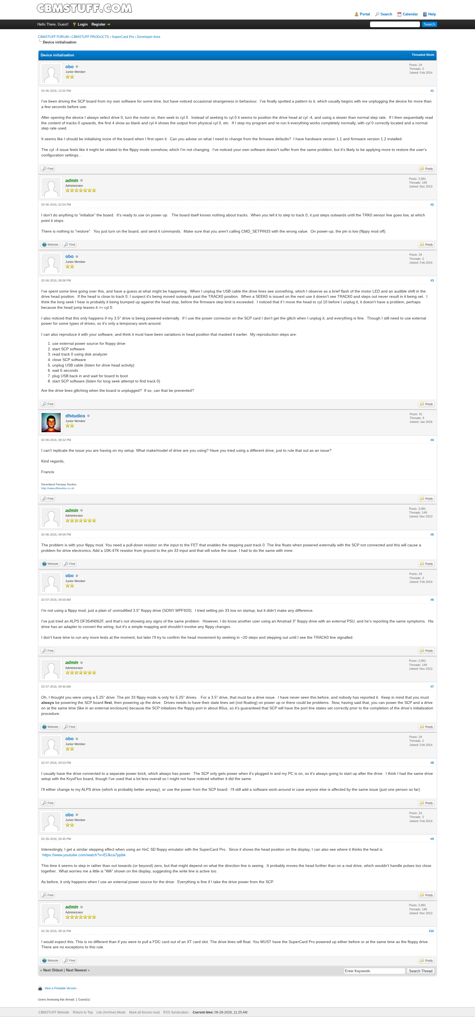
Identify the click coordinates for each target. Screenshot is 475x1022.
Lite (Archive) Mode (111, 1012)
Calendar (410, 14)
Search (386, 14)
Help (432, 14)
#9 (432, 839)
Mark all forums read (144, 1012)
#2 (432, 204)
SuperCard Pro (123, 37)
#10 (431, 931)
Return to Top (83, 1012)
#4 (432, 440)
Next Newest (76, 970)
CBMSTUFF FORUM (53, 37)
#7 (432, 686)
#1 (432, 90)
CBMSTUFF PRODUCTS (90, 37)
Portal (365, 14)
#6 (432, 599)
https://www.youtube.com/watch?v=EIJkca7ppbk (84, 855)
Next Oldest (53, 970)
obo (69, 66)
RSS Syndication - (177, 1012)
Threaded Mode (423, 54)
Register (99, 24)
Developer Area (148, 37)
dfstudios (75, 416)
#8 (432, 762)
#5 (432, 534)
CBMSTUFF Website (53, 1012)
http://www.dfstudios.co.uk (57, 488)
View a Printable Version (60, 988)
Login (83, 24)
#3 (432, 280)
